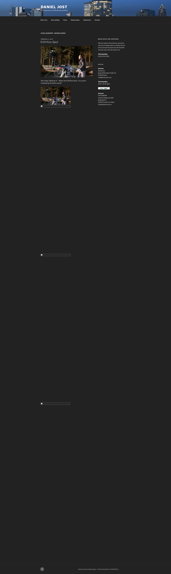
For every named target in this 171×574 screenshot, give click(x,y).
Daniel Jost (54, 7)
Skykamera (87, 20)
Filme (65, 20)
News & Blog (55, 20)
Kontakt (97, 20)
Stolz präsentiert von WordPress (108, 569)
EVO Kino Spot (49, 42)
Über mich (44, 20)
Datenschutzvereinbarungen (87, 569)
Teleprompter (75, 20)
